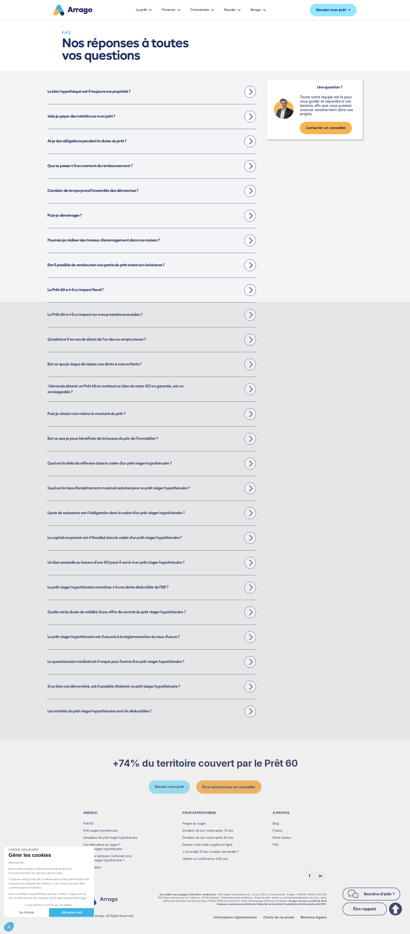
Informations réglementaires (235, 917)
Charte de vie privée (278, 917)
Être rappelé (364, 909)
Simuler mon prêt (169, 787)
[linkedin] (320, 875)
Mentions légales (314, 917)
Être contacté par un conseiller (228, 787)
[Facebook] (309, 875)
